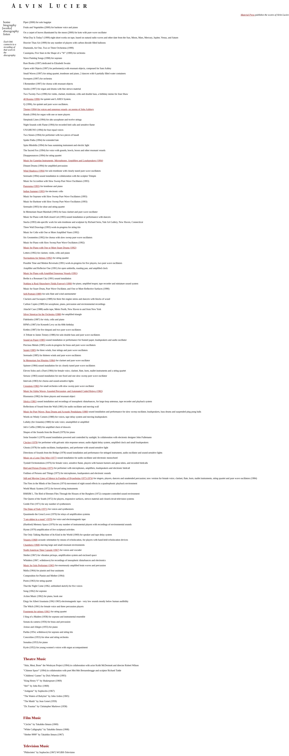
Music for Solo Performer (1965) (38, 565)
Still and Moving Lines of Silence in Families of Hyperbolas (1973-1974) (58, 478)
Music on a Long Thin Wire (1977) (40, 458)
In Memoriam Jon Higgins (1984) (39, 360)
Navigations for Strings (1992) (37, 258)
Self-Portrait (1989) (32, 294)
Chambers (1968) (31, 545)
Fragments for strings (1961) (36, 611)
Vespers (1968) (30, 540)
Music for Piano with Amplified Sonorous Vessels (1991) (50, 273)
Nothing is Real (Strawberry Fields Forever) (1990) (47, 283)
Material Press (248, 15)
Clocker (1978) (30, 442)
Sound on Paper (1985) (34, 340)
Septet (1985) (29, 350)
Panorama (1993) (31, 186)
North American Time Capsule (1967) (41, 550)
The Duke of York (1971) (35, 509)
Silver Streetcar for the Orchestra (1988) (42, 314)
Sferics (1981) (30, 401)
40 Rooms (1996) (31, 99)
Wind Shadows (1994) (34, 171)
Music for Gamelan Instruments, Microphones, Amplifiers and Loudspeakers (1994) (63, 160)
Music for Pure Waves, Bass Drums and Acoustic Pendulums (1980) (55, 411)
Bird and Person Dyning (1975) (38, 468)
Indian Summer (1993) (34, 191)
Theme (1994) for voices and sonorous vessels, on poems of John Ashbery (58, 109)
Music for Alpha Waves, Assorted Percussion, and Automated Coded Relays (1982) (63, 391)
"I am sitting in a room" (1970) (38, 519)
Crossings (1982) (31, 386)
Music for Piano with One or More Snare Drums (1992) (49, 247)
